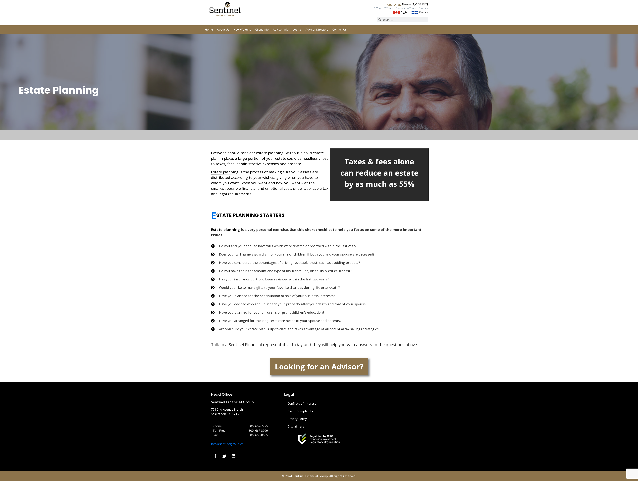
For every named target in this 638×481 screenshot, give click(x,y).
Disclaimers (295, 426)
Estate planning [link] (225, 229)
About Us (223, 29)
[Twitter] (224, 456)
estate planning (269, 152)
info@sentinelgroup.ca (227, 444)
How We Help (242, 29)
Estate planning (224, 171)
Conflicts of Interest (301, 403)
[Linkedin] (233, 456)
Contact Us (339, 29)
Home (209, 29)
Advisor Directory (317, 29)
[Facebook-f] (215, 456)
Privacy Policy (297, 419)
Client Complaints (300, 411)
